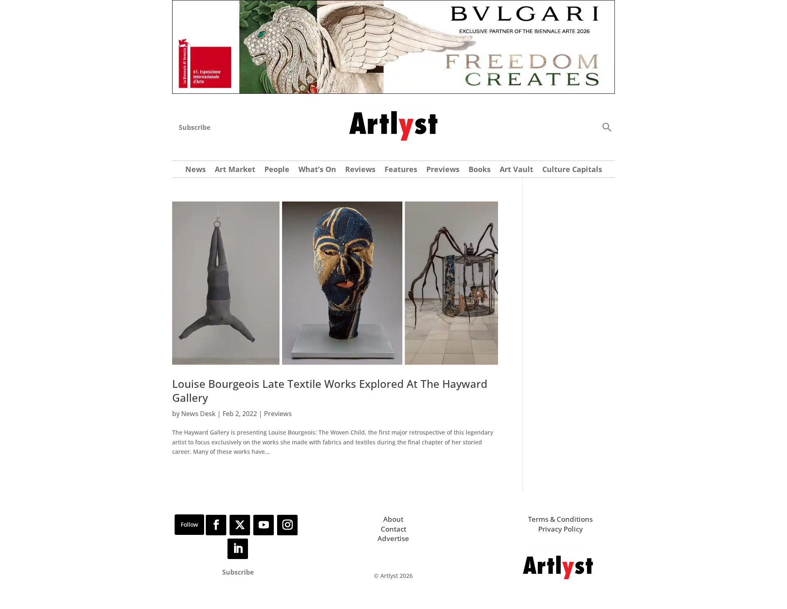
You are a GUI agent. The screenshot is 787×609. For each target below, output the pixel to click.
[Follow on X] (240, 525)
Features (400, 170)
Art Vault (516, 170)
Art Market (235, 170)
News (195, 170)
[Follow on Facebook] (216, 525)
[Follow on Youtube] (263, 525)
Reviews (360, 170)
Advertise (393, 538)
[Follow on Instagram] (287, 525)
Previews (442, 170)
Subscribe (194, 127)
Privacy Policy (560, 529)
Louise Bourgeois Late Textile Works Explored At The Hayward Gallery (329, 390)
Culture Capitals (572, 170)
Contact (393, 529)
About (393, 519)
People (276, 170)
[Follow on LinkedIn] (237, 549)
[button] (606, 126)
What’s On (317, 170)
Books (480, 170)
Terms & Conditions (560, 519)
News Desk (198, 413)
